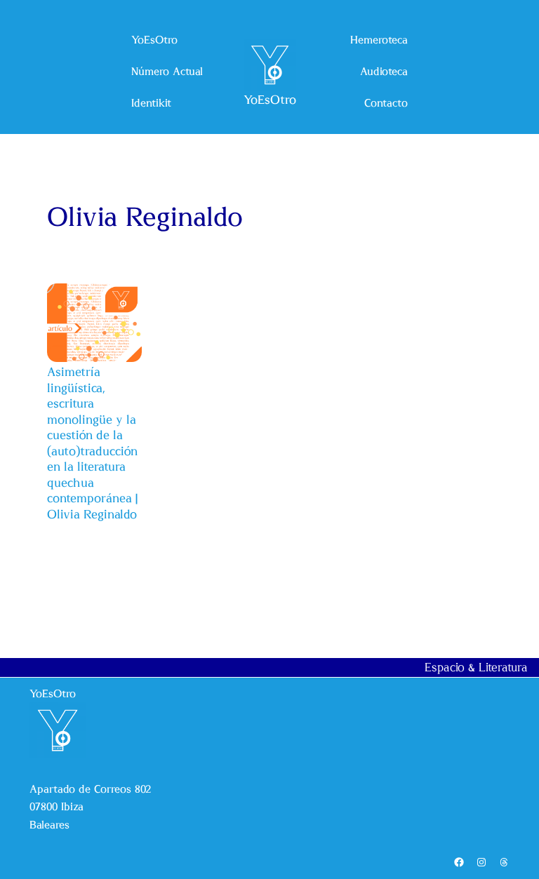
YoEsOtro (270, 100)
